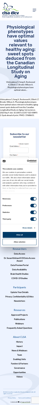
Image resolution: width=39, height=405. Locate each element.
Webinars (19, 323)
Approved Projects (19, 315)
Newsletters (19, 301)
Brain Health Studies (19, 274)
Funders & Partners (19, 363)
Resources (19, 310)
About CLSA (19, 336)
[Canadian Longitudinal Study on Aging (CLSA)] (17, 10)
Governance (19, 368)
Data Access (19, 254)
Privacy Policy (12, 398)
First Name (14, 155)
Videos (19, 376)
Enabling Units (19, 359)
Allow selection (19, 242)
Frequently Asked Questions (19, 328)
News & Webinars (19, 350)
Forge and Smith (25, 402)
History (19, 342)
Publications (19, 319)
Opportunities (19, 372)
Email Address (15, 146)
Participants (19, 287)
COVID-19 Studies (19, 278)
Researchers (19, 248)
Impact (19, 346)
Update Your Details (19, 292)
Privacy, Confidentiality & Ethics (19, 296)
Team (19, 355)
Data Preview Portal (19, 265)
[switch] (33, 205)
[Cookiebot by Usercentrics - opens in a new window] (28, 161)
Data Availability (19, 269)
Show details (27, 228)
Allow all (19, 235)
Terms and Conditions (24, 398)
